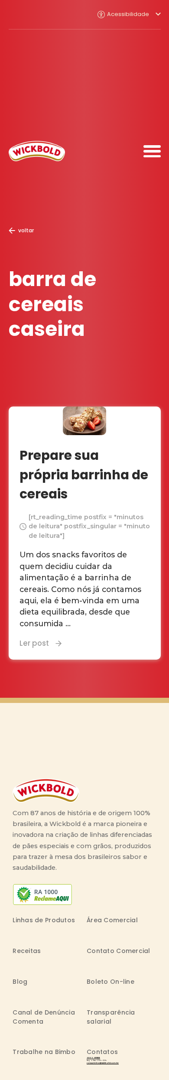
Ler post (34, 643)
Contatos (102, 1051)
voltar (26, 230)
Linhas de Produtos (44, 920)
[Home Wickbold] (37, 151)
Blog (20, 981)
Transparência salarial (111, 1017)
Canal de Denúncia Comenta (44, 1017)
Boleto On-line (110, 981)
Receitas (27, 951)
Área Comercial (112, 920)
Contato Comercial (118, 951)
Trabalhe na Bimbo (44, 1051)
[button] (129, 14)
